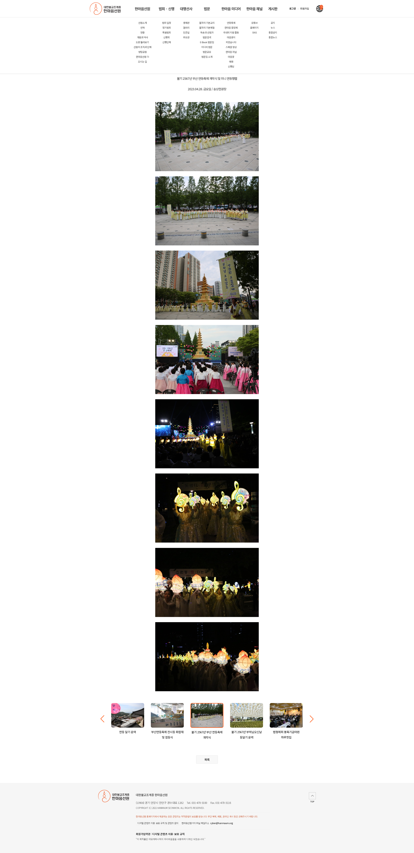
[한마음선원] (106, 8)
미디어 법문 (206, 47)
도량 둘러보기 (142, 42)
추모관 (186, 37)
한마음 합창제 (231, 27)
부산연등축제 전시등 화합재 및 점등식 (167, 734)
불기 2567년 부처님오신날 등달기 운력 (246, 734)
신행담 (231, 66)
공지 (273, 22)
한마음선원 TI (142, 56)
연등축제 (231, 22)
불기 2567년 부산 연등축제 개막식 (207, 734)
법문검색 (207, 37)
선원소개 (142, 22)
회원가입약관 (143, 834)
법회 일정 (166, 22)
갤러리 (186, 27)
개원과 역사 (142, 37)
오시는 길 (142, 61)
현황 (142, 32)
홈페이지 (254, 27)
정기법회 (166, 27)
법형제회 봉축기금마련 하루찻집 (286, 734)
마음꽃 (231, 56)
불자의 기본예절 (206, 27)
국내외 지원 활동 (231, 32)
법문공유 (207, 52)
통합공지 (273, 32)
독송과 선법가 (206, 32)
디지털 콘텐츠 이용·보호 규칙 (168, 834)
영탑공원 (142, 52)
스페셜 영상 (231, 47)
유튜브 (254, 22)
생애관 (186, 22)
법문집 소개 (206, 56)
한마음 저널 (231, 52)
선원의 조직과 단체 (142, 47)
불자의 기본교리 (206, 22)
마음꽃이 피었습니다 (231, 40)
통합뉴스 (273, 37)
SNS (254, 32)
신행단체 (166, 42)
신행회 (166, 37)
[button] (311, 718)
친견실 (186, 32)
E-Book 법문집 (207, 42)
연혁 (142, 27)
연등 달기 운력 (127, 732)
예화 (231, 61)
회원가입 (304, 8)
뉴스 (273, 27)
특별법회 (166, 32)
